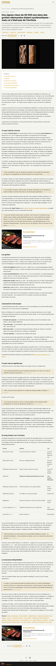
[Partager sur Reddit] (24, 35)
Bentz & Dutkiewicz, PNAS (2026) (17, 616)
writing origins (21, 32)
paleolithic (13, 32)
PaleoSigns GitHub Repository (40, 618)
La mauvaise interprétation (10, 87)
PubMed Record (32, 616)
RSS (30, 660)
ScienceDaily (27, 618)
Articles (8, 8)
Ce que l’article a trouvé (9, 76)
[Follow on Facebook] (30, 657)
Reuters (9, 618)
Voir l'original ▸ (47, 174)
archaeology (5, 32)
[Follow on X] (26, 657)
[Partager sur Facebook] (21, 35)
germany (37, 32)
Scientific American (17, 618)
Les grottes (6, 78)
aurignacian (29, 32)
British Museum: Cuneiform (40, 620)
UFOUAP (6, 2)
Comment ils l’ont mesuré (10, 81)
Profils (26, 660)
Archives (21, 660)
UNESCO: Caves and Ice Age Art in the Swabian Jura (17, 620)
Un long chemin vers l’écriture (11, 85)
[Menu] (53, 2)
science (42, 32)
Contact (34, 660)
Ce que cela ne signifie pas (10, 83)
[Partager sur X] (18, 35)
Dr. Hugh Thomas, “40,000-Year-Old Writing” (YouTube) (36, 622)
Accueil (3, 8)
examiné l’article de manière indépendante (35, 208)
